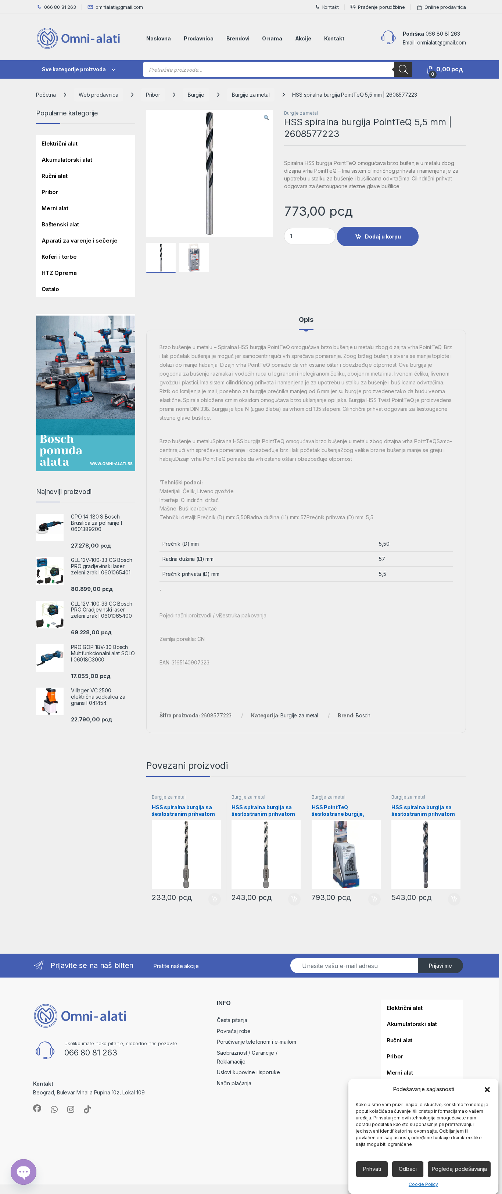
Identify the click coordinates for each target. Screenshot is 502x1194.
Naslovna (158, 38)
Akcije (303, 38)
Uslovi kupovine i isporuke (248, 1072)
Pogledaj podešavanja (459, 1168)
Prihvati (372, 1168)
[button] (487, 1089)
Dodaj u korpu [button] (213, 899)
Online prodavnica (445, 7)
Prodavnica (199, 38)
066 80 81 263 (60, 7)
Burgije (196, 95)
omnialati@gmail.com (119, 7)
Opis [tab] (306, 319)
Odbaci (408, 1168)
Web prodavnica (98, 95)
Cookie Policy (423, 1184)
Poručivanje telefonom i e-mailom (256, 1042)
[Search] (403, 69)
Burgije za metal (251, 95)
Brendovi (238, 38)
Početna (46, 95)
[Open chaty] (23, 1172)
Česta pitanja (232, 1020)
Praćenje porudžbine (381, 7)
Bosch (363, 715)
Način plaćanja (234, 1083)
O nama (272, 38)
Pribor (153, 95)
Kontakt (330, 7)
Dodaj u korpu (383, 236)
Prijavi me (440, 965)
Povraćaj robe (234, 1031)
